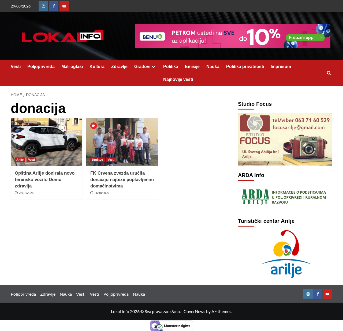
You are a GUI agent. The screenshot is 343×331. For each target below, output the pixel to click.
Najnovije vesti (178, 79)
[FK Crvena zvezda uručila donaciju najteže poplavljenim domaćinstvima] (122, 142)
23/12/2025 (26, 192)
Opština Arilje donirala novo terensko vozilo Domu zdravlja (44, 180)
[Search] (329, 73)
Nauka (212, 66)
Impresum (281, 66)
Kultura (97, 66)
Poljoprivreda (41, 66)
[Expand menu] (153, 67)
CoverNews (194, 311)
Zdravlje (119, 66)
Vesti (16, 66)
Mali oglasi (72, 66)
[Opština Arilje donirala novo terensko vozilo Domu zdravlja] (46, 142)
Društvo (97, 159)
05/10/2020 (102, 192)
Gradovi (142, 66)
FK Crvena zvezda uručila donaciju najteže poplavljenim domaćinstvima (122, 180)
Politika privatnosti (245, 66)
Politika (170, 66)
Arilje (20, 159)
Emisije (192, 66)
